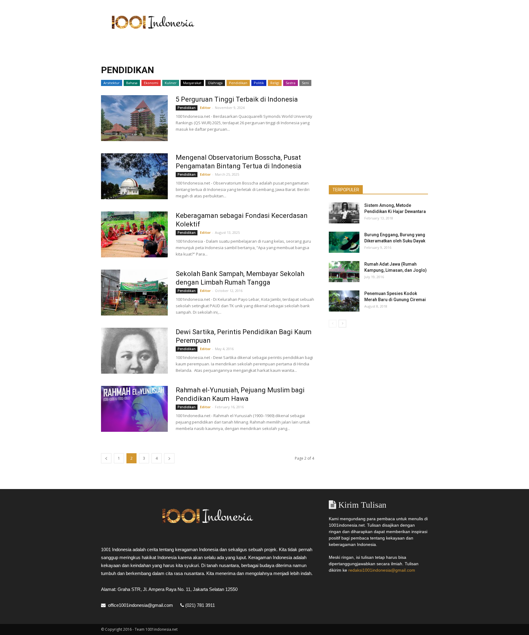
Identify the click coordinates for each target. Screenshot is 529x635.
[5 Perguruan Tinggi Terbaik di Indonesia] (134, 118)
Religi (274, 82)
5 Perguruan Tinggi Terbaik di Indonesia (237, 99)
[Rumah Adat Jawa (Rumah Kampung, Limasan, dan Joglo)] (344, 271)
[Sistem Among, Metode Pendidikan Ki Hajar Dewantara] (344, 212)
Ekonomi (151, 82)
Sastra (290, 82)
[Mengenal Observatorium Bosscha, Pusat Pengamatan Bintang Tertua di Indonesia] (134, 176)
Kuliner (171, 82)
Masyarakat (192, 82)
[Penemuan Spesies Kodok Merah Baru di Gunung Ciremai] (344, 301)
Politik (259, 82)
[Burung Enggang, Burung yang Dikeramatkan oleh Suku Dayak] (344, 242)
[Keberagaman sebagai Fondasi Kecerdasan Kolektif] (134, 234)
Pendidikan (238, 82)
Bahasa (131, 82)
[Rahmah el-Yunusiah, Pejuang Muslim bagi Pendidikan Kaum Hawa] (134, 409)
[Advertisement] (316, 22)
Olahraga (215, 82)
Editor (205, 107)
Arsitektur (111, 82)
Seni (305, 82)
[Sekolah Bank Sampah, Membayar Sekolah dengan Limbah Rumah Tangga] (134, 293)
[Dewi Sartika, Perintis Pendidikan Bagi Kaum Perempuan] (134, 351)
